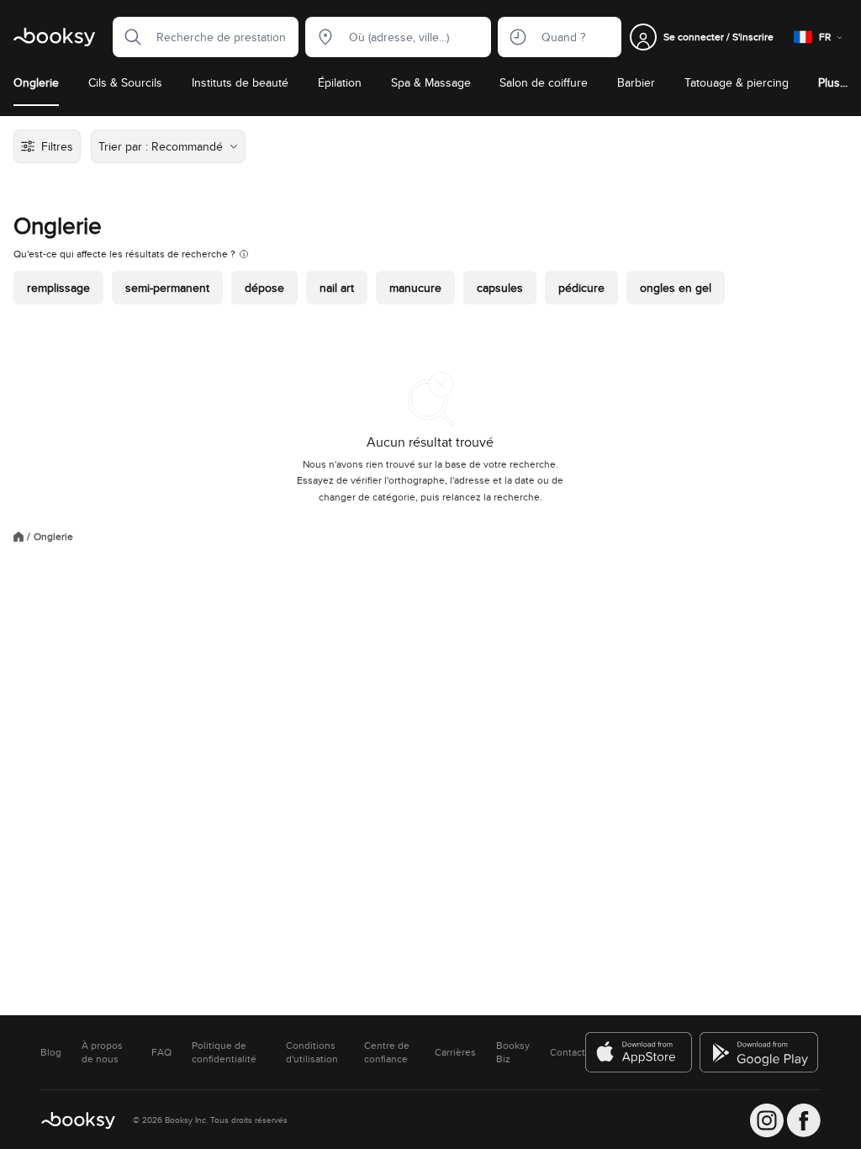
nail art (337, 287)
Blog (50, 1052)
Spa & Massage (431, 82)
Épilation (340, 82)
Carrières (455, 1052)
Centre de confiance (386, 1052)
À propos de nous (102, 1052)
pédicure (581, 287)
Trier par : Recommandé (160, 146)
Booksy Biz (513, 1052)
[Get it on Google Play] (760, 1052)
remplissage (58, 287)
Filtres (57, 146)
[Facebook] (804, 1120)
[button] (128, 37)
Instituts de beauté (240, 82)
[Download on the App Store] (639, 1052)
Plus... (833, 82)
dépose (264, 287)
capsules (500, 287)
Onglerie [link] (53, 537)
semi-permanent (167, 287)
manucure (415, 287)
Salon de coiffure (543, 82)
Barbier (636, 82)
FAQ (161, 1052)
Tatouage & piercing (736, 82)
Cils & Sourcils (125, 82)
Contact (567, 1052)
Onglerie (36, 82)
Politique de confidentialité (224, 1052)
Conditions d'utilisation (312, 1052)
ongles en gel (675, 287)
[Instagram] (767, 1120)
